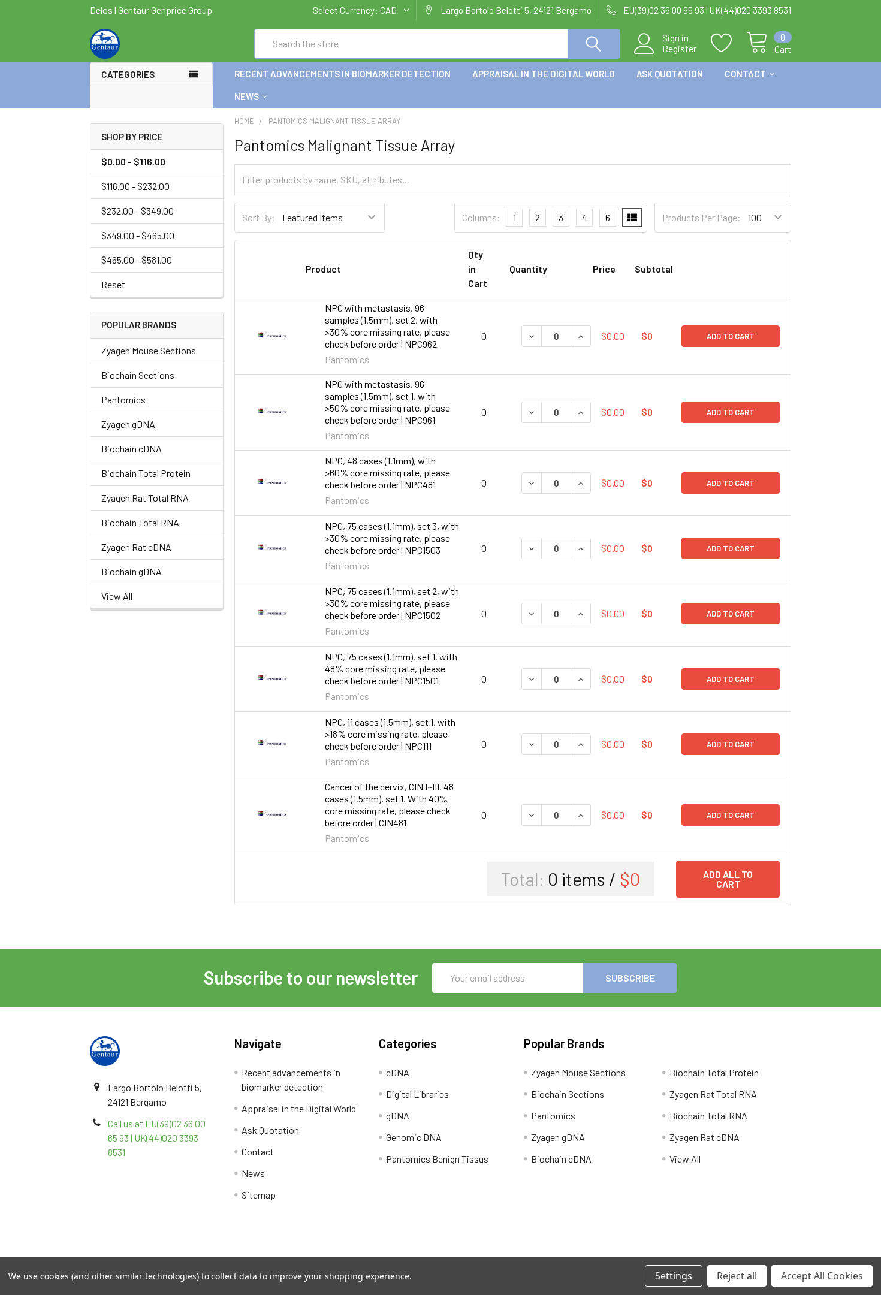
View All (116, 596)
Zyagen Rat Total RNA (145, 497)
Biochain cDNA (131, 448)
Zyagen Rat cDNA (136, 547)
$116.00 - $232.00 (135, 186)
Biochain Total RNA (140, 522)
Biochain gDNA (131, 571)
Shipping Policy (353, 1252)
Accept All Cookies (822, 1275)
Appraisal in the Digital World (543, 73)
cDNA (397, 1072)
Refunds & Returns (528, 1252)
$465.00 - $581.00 (136, 259)
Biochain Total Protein (146, 473)
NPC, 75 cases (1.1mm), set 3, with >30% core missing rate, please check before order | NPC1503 (392, 538)
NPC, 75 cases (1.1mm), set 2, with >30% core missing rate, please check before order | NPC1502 (392, 603)
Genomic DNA (414, 1137)
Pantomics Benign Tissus (437, 1158)
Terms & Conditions (177, 1252)
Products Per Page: (701, 217)
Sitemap (259, 1194)
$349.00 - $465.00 (137, 235)
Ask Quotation (669, 73)
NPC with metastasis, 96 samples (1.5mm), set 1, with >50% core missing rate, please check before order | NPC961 (387, 401)
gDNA (397, 1115)
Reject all (737, 1275)
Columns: (481, 217)
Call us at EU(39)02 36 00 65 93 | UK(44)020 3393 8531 (157, 1138)
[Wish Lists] (728, 43)
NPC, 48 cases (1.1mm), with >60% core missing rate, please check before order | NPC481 (387, 472)
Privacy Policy (703, 1252)
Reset (113, 284)
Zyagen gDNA (128, 424)
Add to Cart (731, 336)
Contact (745, 73)
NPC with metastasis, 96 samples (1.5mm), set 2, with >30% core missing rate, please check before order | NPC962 (387, 325)
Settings (673, 1275)
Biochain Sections (137, 375)
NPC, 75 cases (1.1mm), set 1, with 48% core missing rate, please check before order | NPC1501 (391, 668)
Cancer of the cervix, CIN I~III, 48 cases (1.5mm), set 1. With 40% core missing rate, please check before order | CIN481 (389, 804)
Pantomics (123, 399)
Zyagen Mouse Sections (148, 350)
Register (679, 48)
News (246, 96)
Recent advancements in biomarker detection (342, 73)
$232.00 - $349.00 (137, 210)
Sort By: (258, 217)
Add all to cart (728, 878)
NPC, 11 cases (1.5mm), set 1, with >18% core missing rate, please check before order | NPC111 (390, 733)
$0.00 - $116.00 (133, 161)
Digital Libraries (417, 1094)
